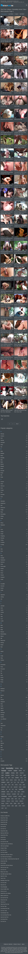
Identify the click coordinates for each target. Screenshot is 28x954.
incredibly (3, 794)
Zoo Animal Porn (14, 919)
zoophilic (21, 789)
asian (22, 794)
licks (15, 803)
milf (5, 808)
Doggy (6, 28)
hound (16, 784)
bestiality (9, 768)
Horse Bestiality (14, 886)
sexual (8, 798)
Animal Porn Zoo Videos (14, 893)
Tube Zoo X (14, 902)
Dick (15, 266)
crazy (20, 784)
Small (24, 226)
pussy (17, 775)
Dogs (9, 28)
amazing (7, 775)
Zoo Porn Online (14, 852)
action (15, 770)
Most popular (4, 13)
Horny (23, 41)
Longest (16, 13)
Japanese (8, 345)
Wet (14, 741)
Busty (15, 279)
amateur (3, 782)
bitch (16, 798)
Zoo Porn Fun (14, 850)
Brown (19, 147)
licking (16, 801)
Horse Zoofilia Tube (14, 889)
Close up (20, 187)
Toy (25, 266)
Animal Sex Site (14, 861)
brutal (11, 803)
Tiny (14, 727)
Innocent (14, 585)
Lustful (26, 41)
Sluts (23, 28)
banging (12, 775)
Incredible (10, 134)
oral (12, 789)
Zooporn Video (14, 848)
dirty (12, 784)
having (12, 772)
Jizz (18, 173)
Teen (14, 723)
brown (23, 798)
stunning (9, 796)
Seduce (14, 695)
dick (17, 772)
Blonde (2, 68)
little (18, 794)
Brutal (14, 472)
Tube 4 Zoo (14, 878)
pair (16, 805)
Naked (14, 651)
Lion (14, 614)
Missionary (14, 640)
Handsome (14, 559)
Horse (7, 54)
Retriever (14, 690)
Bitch (14, 459)
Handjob (14, 557)
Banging (2, 306)
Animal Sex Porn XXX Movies (14, 843)
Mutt (14, 646)
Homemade (14, 566)
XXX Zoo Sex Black (14, 845)
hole (15, 791)
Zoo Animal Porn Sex (14, 908)
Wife (12, 239)
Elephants (14, 524)
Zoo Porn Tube (14, 910)
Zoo (26, 187)
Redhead (11, 54)
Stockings (14, 712)
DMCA (23, 944)
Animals (14, 440)
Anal (1, 41)
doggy (2, 768)
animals (3, 791)
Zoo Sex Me (14, 839)
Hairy (19, 54)
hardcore (3, 798)
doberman (8, 794)
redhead (19, 796)
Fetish (14, 533)
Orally (14, 655)
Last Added (10, 13)
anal (9, 784)
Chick (14, 483)
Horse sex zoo (14, 891)
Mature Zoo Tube (14, 871)
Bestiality (2, 28)
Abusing (16, 292)
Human (14, 575)
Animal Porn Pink (14, 835)
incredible (14, 794)
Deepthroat (14, 503)
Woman (14, 749)
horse (3, 771)
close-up (8, 801)
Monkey (14, 642)
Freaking (14, 542)
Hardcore (14, 562)
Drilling (14, 516)
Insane (14, 588)
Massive (14, 631)
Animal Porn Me (14, 822)
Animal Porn (14, 837)
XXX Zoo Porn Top (14, 867)
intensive (21, 801)
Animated (18, 239)
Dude (14, 518)
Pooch (14, 677)
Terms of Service (8, 944)
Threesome (14, 725)
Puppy (5, 147)
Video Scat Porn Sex (14, 904)
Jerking (14, 596)
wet (11, 782)
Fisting (14, 540)
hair (19, 798)
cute (18, 782)
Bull (14, 474)
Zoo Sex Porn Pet (14, 897)
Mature (14, 636)
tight (25, 777)
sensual (8, 805)
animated (15, 796)
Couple (14, 490)
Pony (19, 226)
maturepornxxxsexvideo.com (18, 2)
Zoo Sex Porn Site (14, 841)
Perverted (14, 668)
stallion (7, 773)
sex (21, 768)
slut (24, 770)
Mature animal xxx (14, 895)
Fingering (14, 535)
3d (1, 54)
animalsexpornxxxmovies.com (12, 1)
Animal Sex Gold (14, 820)
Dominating (5, 279)
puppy (8, 782)
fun (5, 777)
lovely (21, 777)
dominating (4, 796)
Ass (3, 41)
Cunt (14, 496)
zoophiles (3, 801)
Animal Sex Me (14, 824)
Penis (14, 666)
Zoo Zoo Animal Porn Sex (14, 914)
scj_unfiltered (14, 718)
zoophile (10, 770)
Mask (14, 629)
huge (16, 789)
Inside (14, 590)
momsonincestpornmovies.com (6, 2)
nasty (6, 784)
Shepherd (14, 701)
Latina (14, 610)
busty (22, 803)
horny (20, 770)
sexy (2, 775)
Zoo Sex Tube (14, 906)
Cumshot (9, 213)
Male (14, 625)
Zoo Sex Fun (14, 828)
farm (2, 777)
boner (24, 805)
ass (9, 789)
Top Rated (22, 13)
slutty (12, 805)
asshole (2, 789)
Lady (14, 607)
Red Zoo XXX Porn (14, 833)
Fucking (20, 41)
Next (17, 423)
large (24, 784)
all (2, 419)
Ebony (14, 522)
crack (2, 808)
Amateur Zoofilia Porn (14, 815)
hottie (12, 798)
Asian (2, 200)
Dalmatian (14, 501)
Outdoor (14, 660)
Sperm (23, 173)
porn (25, 775)
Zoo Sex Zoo (14, 921)
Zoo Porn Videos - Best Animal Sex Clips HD (14, 858)
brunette (22, 782)
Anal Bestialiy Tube (14, 912)
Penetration (14, 664)
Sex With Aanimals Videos (14, 873)
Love (12, 28)
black (21, 775)
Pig (14, 673)
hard (9, 777)
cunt (2, 784)
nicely (13, 801)
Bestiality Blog (3, 1)
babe (19, 791)
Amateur (16, 160)
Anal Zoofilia (14, 863)
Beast (14, 455)
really (13, 777)
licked (8, 791)
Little (14, 616)
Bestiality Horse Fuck (14, 880)
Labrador (14, 605)
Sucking (14, 714)
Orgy (14, 657)
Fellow (14, 531)
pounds (7, 803)
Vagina (14, 736)
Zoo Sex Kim (14, 826)
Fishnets (14, 538)
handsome (3, 805)
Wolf (14, 747)
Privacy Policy (17, 944)
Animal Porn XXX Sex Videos (14, 854)
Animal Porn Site (14, 830)
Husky (14, 579)
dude (19, 803)
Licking (14, 612)
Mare (8, 226)
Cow (14, 492)
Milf (14, 638)
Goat (14, 551)
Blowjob (20, 28)
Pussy (22, 292)
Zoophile (14, 760)
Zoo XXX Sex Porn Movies (14, 856)
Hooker (14, 568)
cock (2, 772)
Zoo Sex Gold (14, 882)
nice (15, 782)
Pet (21, 385)
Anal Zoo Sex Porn (14, 917)
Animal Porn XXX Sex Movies (14, 865)
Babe (14, 451)
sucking (22, 791)
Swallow (14, 716)
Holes (14, 564)
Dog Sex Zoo (14, 884)
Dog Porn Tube (14, 876)
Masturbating (8, 411)
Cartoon (14, 481)
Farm (6, 173)
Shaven (14, 699)
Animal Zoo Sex (14, 899)
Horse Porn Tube (14, 817)
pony (24, 796)
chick (12, 791)
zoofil (20, 805)
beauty (2, 803)
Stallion (8, 68)
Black (6, 213)
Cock (2, 226)
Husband (14, 577)
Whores (14, 743)
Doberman (14, 507)
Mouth (14, 644)
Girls (14, 549)
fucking (16, 768)
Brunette (14, 470)
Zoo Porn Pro (14, 869)
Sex (8, 200)
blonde (17, 777)
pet (6, 789)
